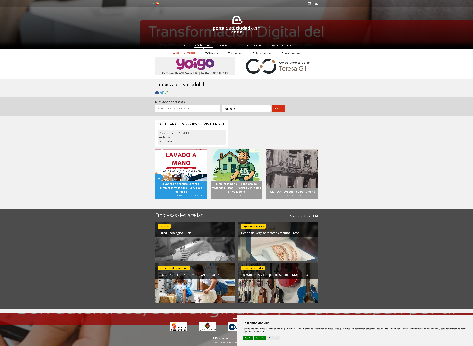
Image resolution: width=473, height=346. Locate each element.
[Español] (156, 3)
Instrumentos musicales (252, 268)
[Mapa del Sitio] (316, 3)
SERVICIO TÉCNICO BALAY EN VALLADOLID (188, 275)
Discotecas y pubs (291, 53)
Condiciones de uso (221, 343)
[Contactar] (309, 3)
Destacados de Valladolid (304, 216)
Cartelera (258, 45)
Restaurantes (236, 53)
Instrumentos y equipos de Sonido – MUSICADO (274, 275)
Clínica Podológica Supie (175, 233)
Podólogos (164, 226)
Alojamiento (213, 53)
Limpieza (170, 141)
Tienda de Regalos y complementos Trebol (270, 233)
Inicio (184, 45)
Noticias (223, 45)
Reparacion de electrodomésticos (174, 268)
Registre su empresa (280, 45)
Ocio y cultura (241, 45)
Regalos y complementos (253, 226)
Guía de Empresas (203, 45)
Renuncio (260, 338)
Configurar (273, 338)
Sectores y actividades (185, 52)
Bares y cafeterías (263, 53)
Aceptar (248, 338)
